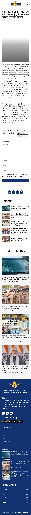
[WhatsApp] (21, 192)
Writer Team (7, 341)
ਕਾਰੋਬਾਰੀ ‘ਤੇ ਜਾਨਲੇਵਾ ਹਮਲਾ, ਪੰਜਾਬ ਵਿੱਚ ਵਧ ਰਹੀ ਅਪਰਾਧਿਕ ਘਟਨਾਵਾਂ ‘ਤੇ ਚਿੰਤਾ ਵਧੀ (19, 215)
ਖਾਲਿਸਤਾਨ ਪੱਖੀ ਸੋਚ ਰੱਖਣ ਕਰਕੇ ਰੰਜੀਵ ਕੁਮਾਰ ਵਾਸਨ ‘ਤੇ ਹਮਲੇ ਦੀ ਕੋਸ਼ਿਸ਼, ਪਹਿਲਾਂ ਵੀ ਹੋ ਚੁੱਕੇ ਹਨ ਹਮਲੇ (20, 208)
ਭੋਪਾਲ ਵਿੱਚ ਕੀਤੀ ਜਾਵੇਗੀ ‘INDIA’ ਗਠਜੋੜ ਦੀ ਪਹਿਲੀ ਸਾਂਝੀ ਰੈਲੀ (19, 239)
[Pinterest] (17, 192)
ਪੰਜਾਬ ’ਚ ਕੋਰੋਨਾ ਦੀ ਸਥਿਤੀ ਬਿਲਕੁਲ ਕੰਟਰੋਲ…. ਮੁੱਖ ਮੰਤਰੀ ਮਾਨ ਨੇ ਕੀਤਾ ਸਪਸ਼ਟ (8, 132)
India (12, 467)
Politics (13, 479)
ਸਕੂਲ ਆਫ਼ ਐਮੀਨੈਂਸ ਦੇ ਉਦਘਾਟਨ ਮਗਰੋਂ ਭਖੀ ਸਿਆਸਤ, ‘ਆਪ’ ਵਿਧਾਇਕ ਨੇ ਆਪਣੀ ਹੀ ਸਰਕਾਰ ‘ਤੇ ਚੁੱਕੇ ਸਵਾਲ (20, 223)
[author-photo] (3, 282)
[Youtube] (11, 413)
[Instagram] (7, 413)
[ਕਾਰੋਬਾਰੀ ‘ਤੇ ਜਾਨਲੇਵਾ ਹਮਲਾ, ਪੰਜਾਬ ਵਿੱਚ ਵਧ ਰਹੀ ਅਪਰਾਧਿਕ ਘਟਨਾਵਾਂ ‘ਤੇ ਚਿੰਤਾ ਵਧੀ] (6, 216)
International (15, 457)
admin (5, 281)
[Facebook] (9, 192)
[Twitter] (13, 192)
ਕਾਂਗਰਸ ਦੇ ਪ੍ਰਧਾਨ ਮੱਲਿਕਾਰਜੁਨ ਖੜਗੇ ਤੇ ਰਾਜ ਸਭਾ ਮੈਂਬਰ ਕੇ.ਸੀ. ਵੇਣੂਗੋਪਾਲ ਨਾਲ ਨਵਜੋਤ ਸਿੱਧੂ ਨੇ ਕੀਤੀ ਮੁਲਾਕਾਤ (22, 133)
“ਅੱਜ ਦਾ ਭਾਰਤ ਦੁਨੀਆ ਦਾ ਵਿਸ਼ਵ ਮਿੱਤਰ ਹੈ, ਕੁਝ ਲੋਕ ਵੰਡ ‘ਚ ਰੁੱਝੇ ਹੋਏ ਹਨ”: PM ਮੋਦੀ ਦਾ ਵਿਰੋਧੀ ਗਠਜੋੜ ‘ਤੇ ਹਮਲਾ (19, 231)
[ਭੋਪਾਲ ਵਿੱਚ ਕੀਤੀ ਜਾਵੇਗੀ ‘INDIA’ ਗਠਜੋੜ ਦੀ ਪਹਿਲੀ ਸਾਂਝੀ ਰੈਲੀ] (6, 239)
